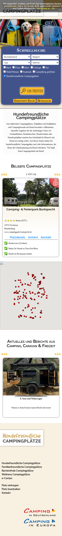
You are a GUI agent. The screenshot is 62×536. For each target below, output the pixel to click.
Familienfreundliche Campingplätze (22, 467)
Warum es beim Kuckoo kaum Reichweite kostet (31, 408)
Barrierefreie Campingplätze (17, 470)
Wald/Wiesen (12, 72)
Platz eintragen (10, 485)
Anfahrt (33, 237)
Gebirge (37, 67)
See (47, 67)
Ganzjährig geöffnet (45, 72)
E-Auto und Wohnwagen (31, 398)
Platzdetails (17, 237)
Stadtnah (27, 72)
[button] (26, 293)
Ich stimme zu (43, 8)
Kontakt (46, 237)
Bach (8, 67)
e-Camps (7, 478)
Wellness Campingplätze (16, 474)
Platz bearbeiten (11, 489)
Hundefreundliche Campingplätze (22, 76)
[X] (53, 8)
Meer (26, 67)
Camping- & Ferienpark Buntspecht (30, 209)
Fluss (17, 67)
